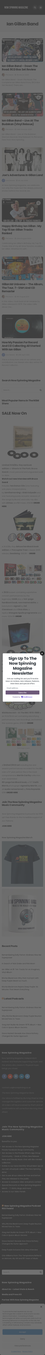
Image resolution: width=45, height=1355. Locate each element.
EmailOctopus (27, 697)
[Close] (42, 653)
